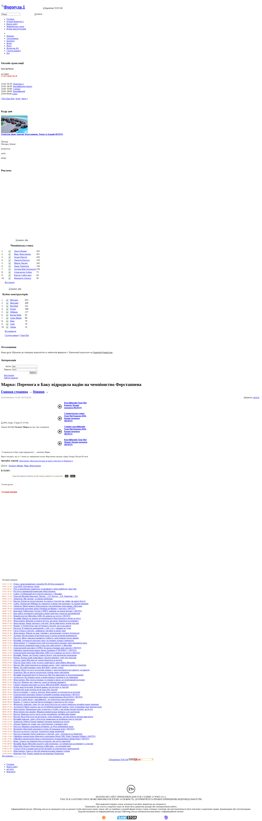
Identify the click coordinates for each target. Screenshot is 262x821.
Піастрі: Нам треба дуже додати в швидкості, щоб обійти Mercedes (44, 662)
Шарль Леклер (21, 263)
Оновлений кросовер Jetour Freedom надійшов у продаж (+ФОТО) (44, 608)
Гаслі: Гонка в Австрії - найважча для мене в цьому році (40, 630)
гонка (14, 94)
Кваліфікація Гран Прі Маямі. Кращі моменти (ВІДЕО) (75, 442)
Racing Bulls (15, 315)
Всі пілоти (9, 282)
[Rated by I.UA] (135, 759)
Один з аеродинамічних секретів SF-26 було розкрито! (39, 584)
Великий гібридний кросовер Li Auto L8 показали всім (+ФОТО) (44, 729)
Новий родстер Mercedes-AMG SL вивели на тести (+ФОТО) (42, 616)
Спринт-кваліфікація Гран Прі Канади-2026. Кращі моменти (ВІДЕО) (75, 430)
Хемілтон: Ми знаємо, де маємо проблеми (33, 599)
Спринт (16, 89)
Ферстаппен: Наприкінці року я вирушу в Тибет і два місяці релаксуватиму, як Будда (53, 709)
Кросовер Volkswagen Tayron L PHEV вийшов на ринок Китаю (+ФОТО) (48, 611)
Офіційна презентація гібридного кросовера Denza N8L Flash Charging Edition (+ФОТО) (54, 736)
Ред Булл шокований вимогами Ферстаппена (34, 591)
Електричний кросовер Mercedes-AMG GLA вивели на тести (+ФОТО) (47, 653)
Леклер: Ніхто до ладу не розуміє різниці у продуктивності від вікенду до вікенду (52, 670)
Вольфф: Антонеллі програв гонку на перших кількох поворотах (44, 640)
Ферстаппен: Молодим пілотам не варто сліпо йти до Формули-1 (46, 461)
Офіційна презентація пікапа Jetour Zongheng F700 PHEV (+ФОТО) (45, 650)
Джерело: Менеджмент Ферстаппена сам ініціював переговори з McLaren (48, 606)
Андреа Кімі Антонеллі (25, 269)
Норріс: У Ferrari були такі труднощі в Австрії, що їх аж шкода (42, 626)
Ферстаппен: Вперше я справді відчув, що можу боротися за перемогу (46, 621)
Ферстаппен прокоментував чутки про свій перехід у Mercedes (43, 645)
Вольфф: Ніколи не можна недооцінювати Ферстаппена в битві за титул (47, 618)
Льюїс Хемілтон (21, 266)
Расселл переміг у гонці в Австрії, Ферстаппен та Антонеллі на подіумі (47, 692)
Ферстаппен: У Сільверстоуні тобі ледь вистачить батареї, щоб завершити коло (50, 643)
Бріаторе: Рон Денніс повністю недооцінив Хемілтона (39, 753)
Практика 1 (18, 84)
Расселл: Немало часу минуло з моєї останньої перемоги (40, 682)
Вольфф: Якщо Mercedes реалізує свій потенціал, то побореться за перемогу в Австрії (53, 744)
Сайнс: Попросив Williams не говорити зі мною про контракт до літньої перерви (51, 603)
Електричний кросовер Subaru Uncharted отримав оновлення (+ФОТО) (47, 694)
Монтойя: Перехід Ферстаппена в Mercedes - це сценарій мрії (42, 746)
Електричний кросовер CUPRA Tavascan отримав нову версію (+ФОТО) (47, 648)
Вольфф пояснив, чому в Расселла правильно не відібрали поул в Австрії (48, 719)
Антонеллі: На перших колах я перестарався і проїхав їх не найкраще (46, 677)
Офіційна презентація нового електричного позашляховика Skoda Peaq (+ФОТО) (51, 739)
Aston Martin (16, 318)
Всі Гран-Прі (8, 98)
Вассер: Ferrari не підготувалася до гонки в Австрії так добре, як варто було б (49, 601)
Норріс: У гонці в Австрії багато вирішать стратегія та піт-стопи (43, 702)
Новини (38, 391)
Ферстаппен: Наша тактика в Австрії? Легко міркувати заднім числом (46, 623)
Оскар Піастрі (20, 257)
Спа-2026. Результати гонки (26, 586)
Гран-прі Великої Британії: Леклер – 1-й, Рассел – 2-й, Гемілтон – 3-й (46, 596)
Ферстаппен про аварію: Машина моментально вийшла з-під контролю (47, 712)
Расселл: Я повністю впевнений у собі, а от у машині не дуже (42, 628)
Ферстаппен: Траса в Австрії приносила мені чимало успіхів (42, 751)
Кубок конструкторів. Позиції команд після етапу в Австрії (41, 687)
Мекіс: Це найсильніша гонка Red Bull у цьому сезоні (38, 667)
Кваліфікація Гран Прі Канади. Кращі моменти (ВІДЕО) (75, 405)
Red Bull (14, 306)
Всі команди (10, 331)
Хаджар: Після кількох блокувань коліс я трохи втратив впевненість (45, 635)
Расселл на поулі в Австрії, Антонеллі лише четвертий (39, 731)
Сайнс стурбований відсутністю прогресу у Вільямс (38, 594)
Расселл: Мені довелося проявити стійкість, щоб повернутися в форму (46, 638)
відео (18, 98)
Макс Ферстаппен (22, 254)
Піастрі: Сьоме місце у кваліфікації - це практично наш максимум (44, 699)
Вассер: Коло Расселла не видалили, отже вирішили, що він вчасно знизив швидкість (53, 716)
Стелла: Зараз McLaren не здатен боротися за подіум (38, 660)
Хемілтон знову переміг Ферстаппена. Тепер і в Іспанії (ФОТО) (32, 134)
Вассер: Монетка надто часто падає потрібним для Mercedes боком (44, 714)
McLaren (14, 300)
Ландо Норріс (20, 251)
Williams (14, 312)
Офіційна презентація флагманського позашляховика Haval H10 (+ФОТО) (48, 697)
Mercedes (14, 303)
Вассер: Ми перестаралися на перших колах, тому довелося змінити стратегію (50, 665)
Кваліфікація (19, 91)
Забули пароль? (11, 378)
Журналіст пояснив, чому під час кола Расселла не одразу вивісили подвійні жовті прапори (56, 704)
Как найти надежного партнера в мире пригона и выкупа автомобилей (47, 613)
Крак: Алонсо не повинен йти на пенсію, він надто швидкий (42, 741)
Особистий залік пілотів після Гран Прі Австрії (35, 689)
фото (24, 98)
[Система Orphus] (45, 477)
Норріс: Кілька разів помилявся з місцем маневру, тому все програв (45, 657)
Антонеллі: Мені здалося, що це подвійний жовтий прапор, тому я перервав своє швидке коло (58, 707)
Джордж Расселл (22, 260)
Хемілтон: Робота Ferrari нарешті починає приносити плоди (41, 721)
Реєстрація (9, 375)
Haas (12, 321)
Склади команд (12, 335)
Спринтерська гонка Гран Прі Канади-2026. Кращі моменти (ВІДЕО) (75, 417)
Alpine (13, 327)
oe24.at (256, 397)
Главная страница (14, 391)
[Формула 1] (13, 6)
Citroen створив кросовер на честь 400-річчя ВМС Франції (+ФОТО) (45, 685)
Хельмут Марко (15, 466)
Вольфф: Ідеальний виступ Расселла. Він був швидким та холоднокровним (48, 675)
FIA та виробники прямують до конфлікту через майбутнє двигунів (45, 589)
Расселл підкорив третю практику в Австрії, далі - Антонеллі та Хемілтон (48, 734)
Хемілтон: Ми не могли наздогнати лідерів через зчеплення (41, 672)
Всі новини (14, 756)
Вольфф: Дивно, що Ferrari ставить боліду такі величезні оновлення (45, 655)
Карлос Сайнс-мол (22, 275)
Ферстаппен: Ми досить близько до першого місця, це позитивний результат (49, 680)
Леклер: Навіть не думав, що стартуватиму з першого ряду (41, 724)
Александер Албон (23, 272)
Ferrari (13, 309)
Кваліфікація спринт (22, 86)
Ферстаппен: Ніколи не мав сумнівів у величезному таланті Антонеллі (46, 633)
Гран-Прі (24, 335)
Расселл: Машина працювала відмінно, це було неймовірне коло (43, 726)
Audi (12, 324)
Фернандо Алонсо (22, 278)
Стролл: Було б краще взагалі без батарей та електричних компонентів (46, 748)
